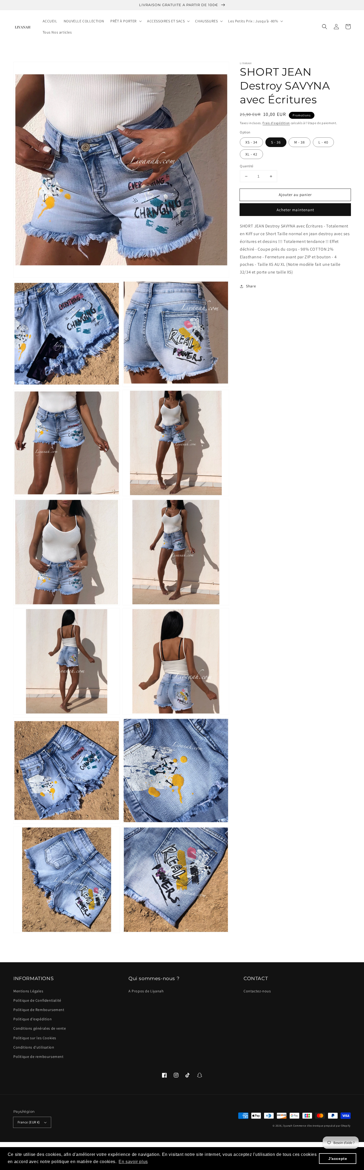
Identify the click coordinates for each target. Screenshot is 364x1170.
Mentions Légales (28, 991)
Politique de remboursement (38, 1056)
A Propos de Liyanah (146, 991)
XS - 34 (251, 142)
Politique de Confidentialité (37, 1000)
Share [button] (251, 286)
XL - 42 (251, 154)
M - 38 (299, 142)
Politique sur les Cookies (34, 1038)
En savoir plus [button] (133, 1161)
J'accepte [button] (337, 1158)
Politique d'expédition (32, 1019)
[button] (324, 26)
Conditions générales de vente (39, 1028)
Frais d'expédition (276, 123)
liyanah (287, 1125)
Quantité (246, 166)
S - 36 (276, 142)
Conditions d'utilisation (33, 1047)
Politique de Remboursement (38, 1009)
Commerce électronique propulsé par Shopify (322, 1125)
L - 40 (323, 142)
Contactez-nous (257, 991)
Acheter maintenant (295, 210)
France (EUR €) (29, 1122)
